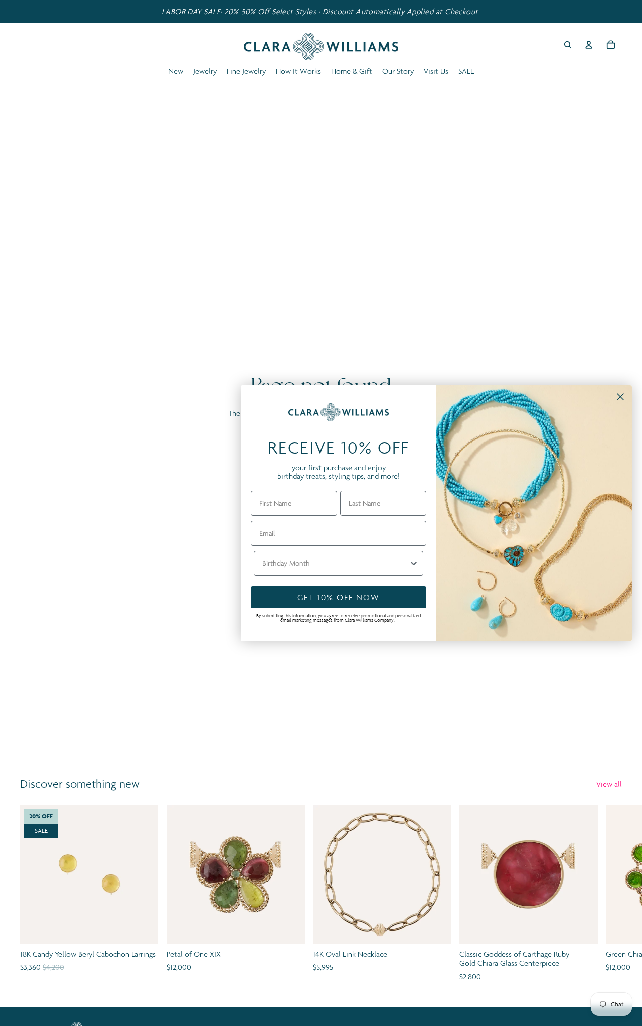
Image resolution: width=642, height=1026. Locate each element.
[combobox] (335, 563)
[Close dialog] (620, 396)
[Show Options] (414, 563)
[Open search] (568, 45)
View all (609, 784)
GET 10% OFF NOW (338, 597)
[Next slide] (611, 894)
